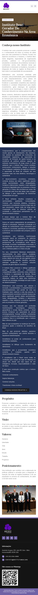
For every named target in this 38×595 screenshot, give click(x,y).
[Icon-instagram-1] (7, 538)
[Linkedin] (11, 538)
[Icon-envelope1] (31, 6)
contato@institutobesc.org (16, 559)
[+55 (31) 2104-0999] (3, 556)
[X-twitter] (15, 538)
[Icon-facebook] (3, 538)
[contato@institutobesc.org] (3, 560)
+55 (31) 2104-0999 (12, 556)
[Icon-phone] (35, 6)
